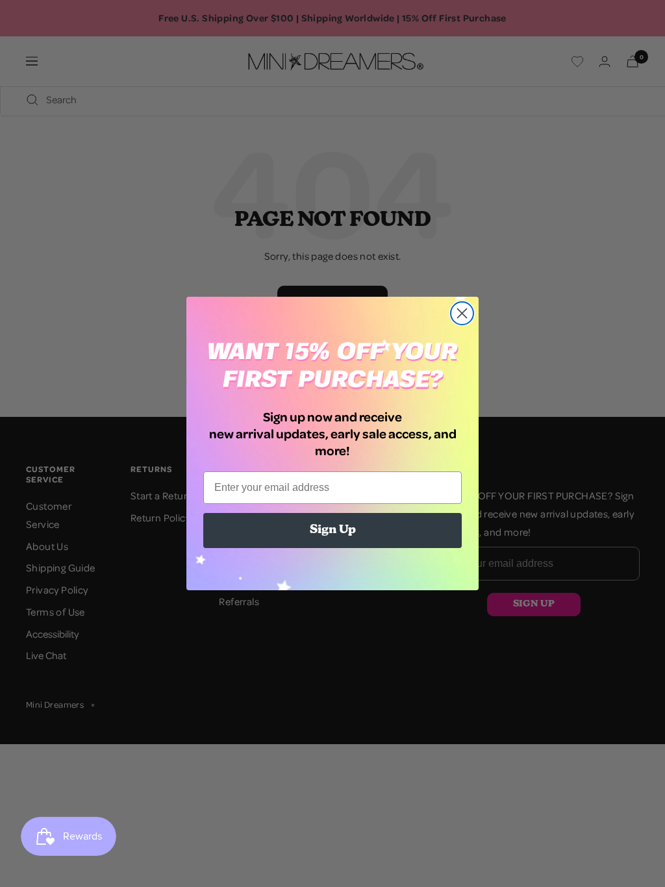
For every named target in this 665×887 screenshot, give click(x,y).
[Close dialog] (462, 313)
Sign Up (333, 530)
